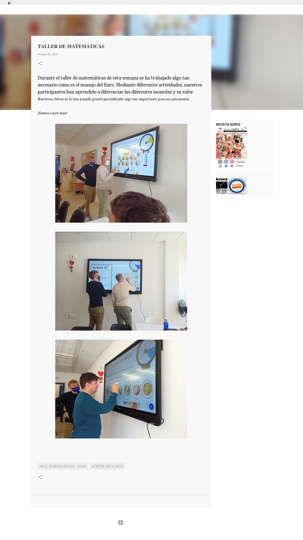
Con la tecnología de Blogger (154, 522)
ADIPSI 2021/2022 (107, 466)
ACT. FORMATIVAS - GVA (62, 466)
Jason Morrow (166, 532)
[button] (40, 64)
